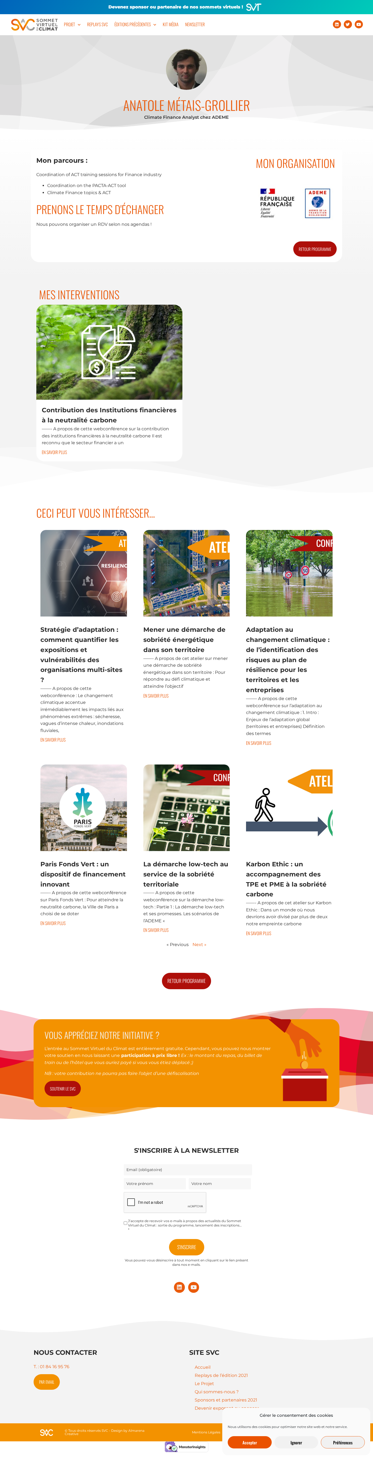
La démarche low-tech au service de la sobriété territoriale (185, 874)
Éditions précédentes (132, 24)
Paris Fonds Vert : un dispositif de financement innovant (83, 874)
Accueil (203, 1367)
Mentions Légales (206, 1432)
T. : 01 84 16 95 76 (51, 1366)
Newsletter (195, 24)
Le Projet (204, 1383)
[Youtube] (359, 24)
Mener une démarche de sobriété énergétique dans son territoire (184, 640)
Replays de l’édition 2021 (221, 1375)
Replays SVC (97, 24)
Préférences (343, 1442)
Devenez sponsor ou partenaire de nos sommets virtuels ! (175, 7)
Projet (69, 24)
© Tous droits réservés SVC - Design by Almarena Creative (104, 1432)
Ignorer (296, 1442)
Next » (199, 944)
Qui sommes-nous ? (217, 1391)
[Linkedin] (337, 24)
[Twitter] (348, 24)
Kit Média (171, 24)
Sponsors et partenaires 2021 (226, 1400)
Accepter (249, 1442)
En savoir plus (54, 452)
